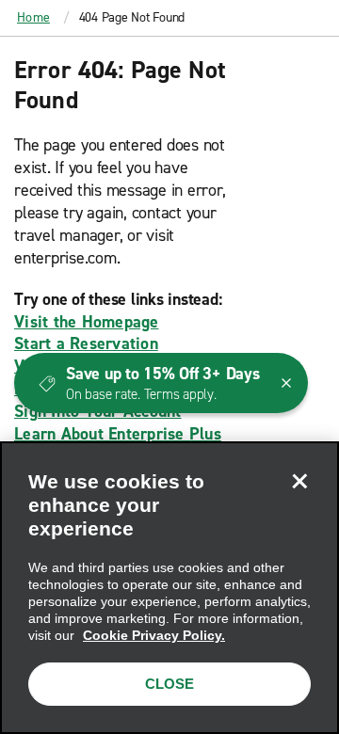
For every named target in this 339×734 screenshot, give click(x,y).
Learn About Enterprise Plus (117, 434)
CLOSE (169, 684)
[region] (169, 587)
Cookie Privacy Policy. (154, 635)
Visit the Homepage (86, 322)
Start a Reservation (86, 343)
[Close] (299, 481)
